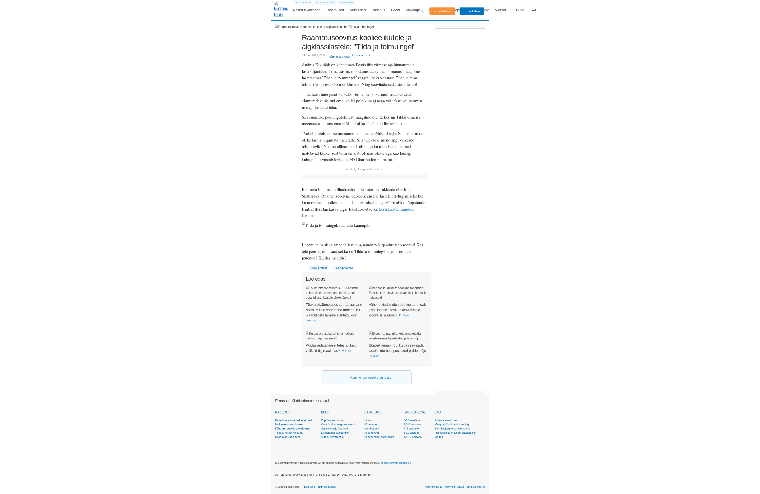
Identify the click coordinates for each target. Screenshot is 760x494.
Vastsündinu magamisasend (338, 424)
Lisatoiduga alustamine (335, 432)
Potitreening (371, 432)
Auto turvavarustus (332, 436)
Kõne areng (371, 424)
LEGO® (518, 10)
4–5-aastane (411, 428)
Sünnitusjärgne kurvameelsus (452, 428)
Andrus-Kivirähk (318, 267)
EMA (438, 412)
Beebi (395, 10)
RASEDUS (283, 412)
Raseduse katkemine (287, 436)
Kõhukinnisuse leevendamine (292, 428)
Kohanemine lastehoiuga (379, 436)
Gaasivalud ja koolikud (334, 428)
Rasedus (378, 10)
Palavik (368, 420)
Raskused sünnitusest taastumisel (455, 432)
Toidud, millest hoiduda (289, 432)
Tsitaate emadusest (446, 420)
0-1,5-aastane (412, 420)
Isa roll (439, 436)
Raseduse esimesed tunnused (293, 420)
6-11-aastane (412, 432)
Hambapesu (371, 428)
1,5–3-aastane (412, 424)
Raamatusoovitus (343, 267)
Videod (500, 10)
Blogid (484, 10)
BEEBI (325, 412)
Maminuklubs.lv (433, 486)
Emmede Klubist (326, 486)
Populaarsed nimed (332, 420)
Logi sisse (473, 11)
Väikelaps (413, 10)
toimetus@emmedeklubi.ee (396, 462)
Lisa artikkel (444, 11)
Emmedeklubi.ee (475, 486)
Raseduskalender (306, 10)
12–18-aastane (413, 436)
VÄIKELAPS (373, 412)
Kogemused (335, 10)
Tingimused (308, 486)
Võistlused (358, 10)
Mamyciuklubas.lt (454, 486)
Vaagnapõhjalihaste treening (452, 424)
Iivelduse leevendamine (289, 424)
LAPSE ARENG (414, 412)
